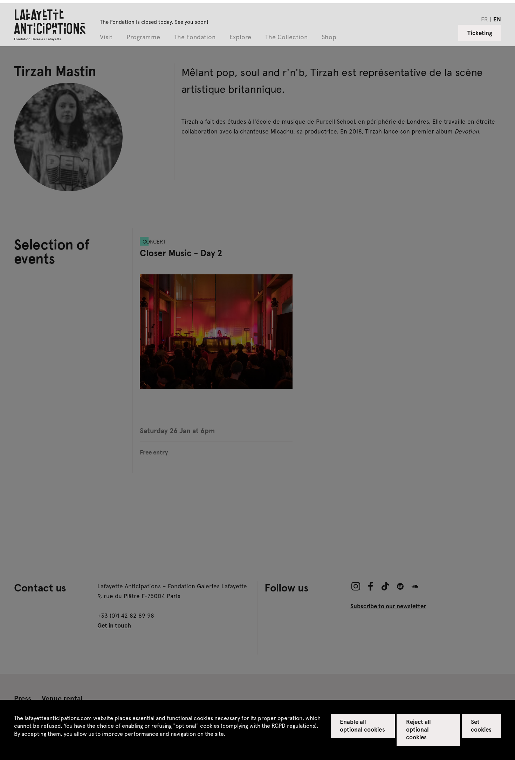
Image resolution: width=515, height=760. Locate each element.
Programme (143, 37)
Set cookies (481, 725)
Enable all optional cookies (362, 725)
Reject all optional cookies (418, 729)
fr (484, 19)
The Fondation (194, 37)
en (497, 19)
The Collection (286, 37)
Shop (329, 37)
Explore (240, 37)
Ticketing (479, 32)
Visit (106, 37)
